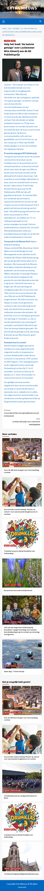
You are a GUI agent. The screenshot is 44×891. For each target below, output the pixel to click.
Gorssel (13, 585)
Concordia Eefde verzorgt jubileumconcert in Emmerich (21, 413)
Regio (13, 41)
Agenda (7, 464)
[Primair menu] (4, 21)
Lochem (7, 41)
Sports (20, 666)
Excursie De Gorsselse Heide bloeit (18, 590)
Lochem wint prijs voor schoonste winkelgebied (26, 422)
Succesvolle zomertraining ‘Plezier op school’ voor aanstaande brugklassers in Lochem (20, 511)
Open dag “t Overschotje (14, 671)
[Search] (40, 21)
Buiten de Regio (16, 790)
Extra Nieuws (22, 8)
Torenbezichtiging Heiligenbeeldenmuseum (21, 874)
